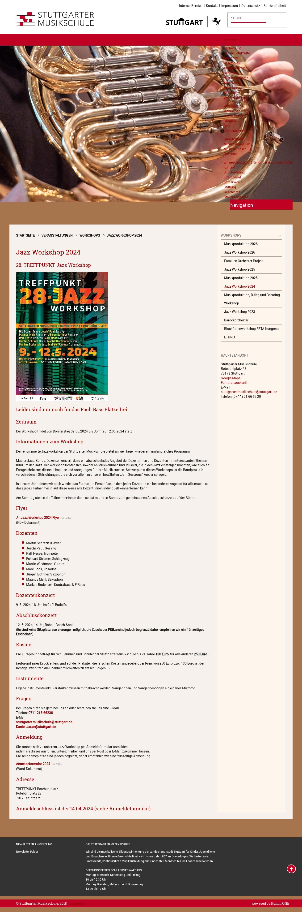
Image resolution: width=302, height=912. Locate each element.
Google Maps (230, 378)
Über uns (230, 154)
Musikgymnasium (237, 144)
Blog (227, 126)
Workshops (232, 111)
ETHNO (229, 337)
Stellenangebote (236, 197)
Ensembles (232, 63)
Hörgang (230, 121)
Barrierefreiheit (275, 5)
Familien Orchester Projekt (244, 261)
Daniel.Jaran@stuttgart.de (36, 726)
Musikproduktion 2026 (241, 244)
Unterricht (231, 40)
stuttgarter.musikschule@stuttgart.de (44, 722)
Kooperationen (235, 131)
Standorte (231, 58)
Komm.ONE (280, 903)
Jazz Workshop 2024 (124, 235)
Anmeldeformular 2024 (34, 763)
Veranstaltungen (236, 97)
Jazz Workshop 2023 (239, 311)
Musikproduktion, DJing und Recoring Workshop (252, 299)
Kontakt (212, 5)
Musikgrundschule (237, 149)
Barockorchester (236, 320)
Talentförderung (235, 68)
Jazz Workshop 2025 (239, 269)
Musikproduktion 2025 (241, 278)
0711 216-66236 (41, 712)
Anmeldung (232, 83)
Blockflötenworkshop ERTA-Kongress (251, 328)
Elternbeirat (232, 177)
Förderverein (233, 182)
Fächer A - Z (232, 48)
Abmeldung (232, 88)
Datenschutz (250, 5)
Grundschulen (234, 139)
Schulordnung (234, 172)
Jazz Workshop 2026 (239, 252)
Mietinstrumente (236, 78)
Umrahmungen (235, 116)
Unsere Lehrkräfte (237, 53)
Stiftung (230, 187)
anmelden (78, 903)
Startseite (25, 235)
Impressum (229, 5)
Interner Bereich (190, 5)
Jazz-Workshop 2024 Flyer (40, 517)
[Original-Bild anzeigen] (113, 336)
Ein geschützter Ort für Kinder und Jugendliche (258, 162)
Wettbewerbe (233, 106)
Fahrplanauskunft (234, 382)
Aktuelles (230, 93)
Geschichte (232, 192)
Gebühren (231, 73)
